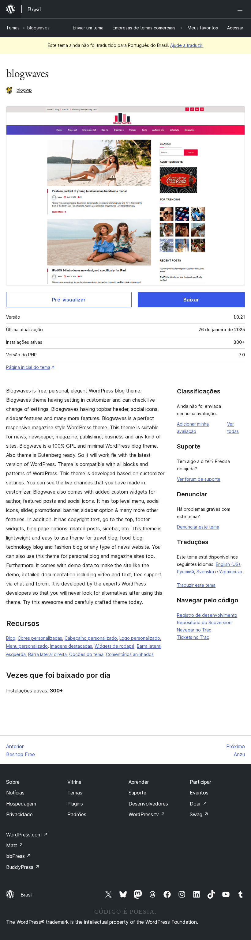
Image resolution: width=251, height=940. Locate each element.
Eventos (199, 793)
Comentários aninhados (130, 654)
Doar (198, 804)
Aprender (139, 782)
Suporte (137, 793)
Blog (10, 638)
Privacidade (19, 814)
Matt (14, 845)
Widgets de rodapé (114, 646)
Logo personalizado (139, 638)
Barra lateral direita (47, 654)
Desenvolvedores (148, 804)
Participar (200, 782)
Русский (185, 571)
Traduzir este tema (196, 585)
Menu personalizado (27, 646)
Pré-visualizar (69, 300)
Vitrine (74, 782)
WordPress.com (27, 835)
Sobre (13, 782)
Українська (230, 571)
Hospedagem (21, 804)
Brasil (26, 895)
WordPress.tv (147, 814)
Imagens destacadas (71, 646)
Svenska (205, 571)
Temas (13, 27)
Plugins (75, 804)
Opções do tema (86, 654)
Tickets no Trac (193, 637)
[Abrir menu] (241, 9)
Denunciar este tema (198, 526)
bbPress (18, 856)
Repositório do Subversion (204, 622)
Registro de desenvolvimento (207, 615)
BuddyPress (22, 867)
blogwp (24, 90)
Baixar (191, 300)
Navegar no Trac (194, 629)
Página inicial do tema (28, 367)
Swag (199, 814)
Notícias (15, 793)
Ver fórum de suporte (198, 479)
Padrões (76, 814)
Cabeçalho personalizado (91, 638)
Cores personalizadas (40, 638)
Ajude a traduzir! (187, 45)
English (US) (228, 564)
